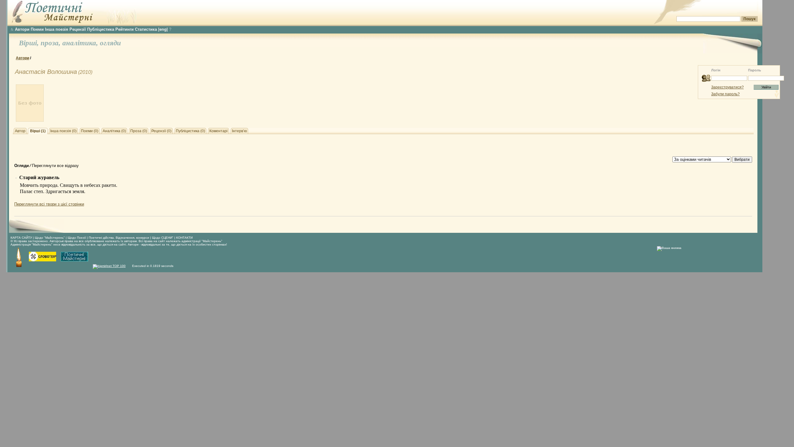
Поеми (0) (89, 131)
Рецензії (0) (161, 131)
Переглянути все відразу (55, 165)
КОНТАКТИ (184, 237)
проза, (51, 43)
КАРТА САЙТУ (21, 237)
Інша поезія (56, 29)
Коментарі (218, 131)
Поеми (37, 29)
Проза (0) (138, 131)
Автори (22, 29)
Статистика (146, 29)
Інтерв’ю (239, 131)
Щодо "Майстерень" (50, 237)
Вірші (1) (38, 131)
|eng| (163, 29)
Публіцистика (100, 29)
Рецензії (77, 29)
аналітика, (81, 43)
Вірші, (30, 43)
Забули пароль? (725, 94)
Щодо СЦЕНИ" (162, 237)
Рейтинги (124, 29)
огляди (110, 43)
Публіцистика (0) (190, 131)
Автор (20, 131)
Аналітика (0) (114, 131)
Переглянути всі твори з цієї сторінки (49, 204)
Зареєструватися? (727, 87)
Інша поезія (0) (63, 131)
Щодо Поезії (77, 237)
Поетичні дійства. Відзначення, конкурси (119, 237)
